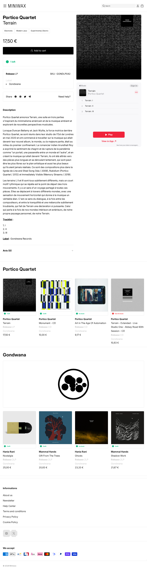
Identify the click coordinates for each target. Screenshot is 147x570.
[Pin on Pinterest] (20, 96)
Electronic (8, 31)
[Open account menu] (138, 6)
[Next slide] (140, 295)
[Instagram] (6, 533)
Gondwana (15, 84)
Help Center (9, 506)
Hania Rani (9, 451)
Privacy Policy (10, 516)
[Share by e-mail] (30, 96)
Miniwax (12, 566)
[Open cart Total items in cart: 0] (142, 6)
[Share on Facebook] (15, 96)
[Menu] (5, 6)
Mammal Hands (47, 451)
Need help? (64, 96)
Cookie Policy (10, 522)
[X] (13, 533)
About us (7, 495)
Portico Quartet (19, 17)
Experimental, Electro (39, 31)
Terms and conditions (14, 511)
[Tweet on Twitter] (25, 96)
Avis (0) (7, 250)
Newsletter (8, 500)
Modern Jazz (21, 31)
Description (9, 109)
